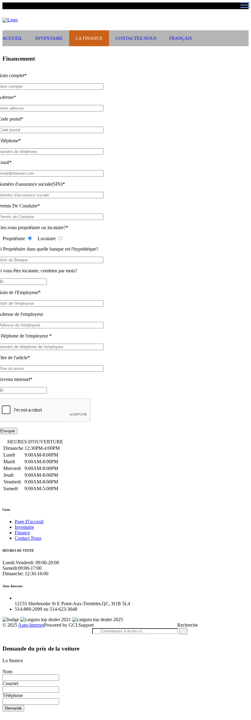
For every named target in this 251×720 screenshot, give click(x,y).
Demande (13, 708)
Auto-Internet (31, 625)
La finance (89, 38)
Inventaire (49, 38)
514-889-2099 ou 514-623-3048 (94, 12)
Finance (22, 532)
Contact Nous (28, 538)
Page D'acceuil (29, 521)
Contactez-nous (135, 38)
